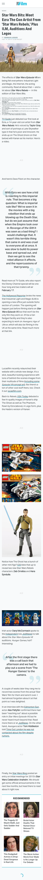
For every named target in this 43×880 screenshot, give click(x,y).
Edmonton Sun (31, 706)
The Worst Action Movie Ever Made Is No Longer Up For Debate (31, 858)
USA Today (22, 396)
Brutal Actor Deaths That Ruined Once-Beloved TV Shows (29, 825)
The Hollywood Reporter (14, 295)
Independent (11, 634)
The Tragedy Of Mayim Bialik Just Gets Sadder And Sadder (11, 824)
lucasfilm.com (14, 391)
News (4, 11)
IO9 (19, 564)
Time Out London (14, 729)
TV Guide (6, 119)
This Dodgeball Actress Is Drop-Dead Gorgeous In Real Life (11, 858)
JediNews (27, 634)
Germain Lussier (11, 37)
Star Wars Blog (19, 773)
